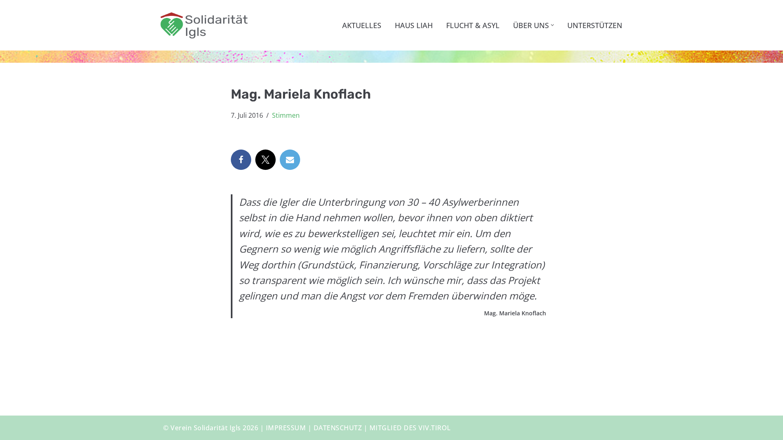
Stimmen (286, 115)
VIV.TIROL (434, 427)
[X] (265, 160)
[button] (552, 25)
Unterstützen (594, 25)
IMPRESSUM (286, 427)
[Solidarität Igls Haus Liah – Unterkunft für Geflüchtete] (204, 25)
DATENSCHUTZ (338, 427)
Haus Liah (414, 25)
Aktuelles (361, 25)
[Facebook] (241, 160)
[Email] (290, 160)
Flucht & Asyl (473, 25)
